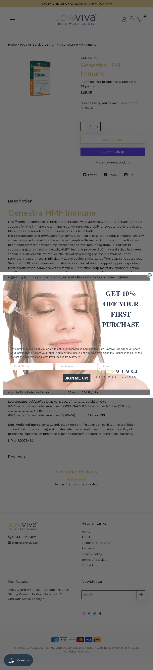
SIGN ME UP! (76, 378)
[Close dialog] (149, 275)
